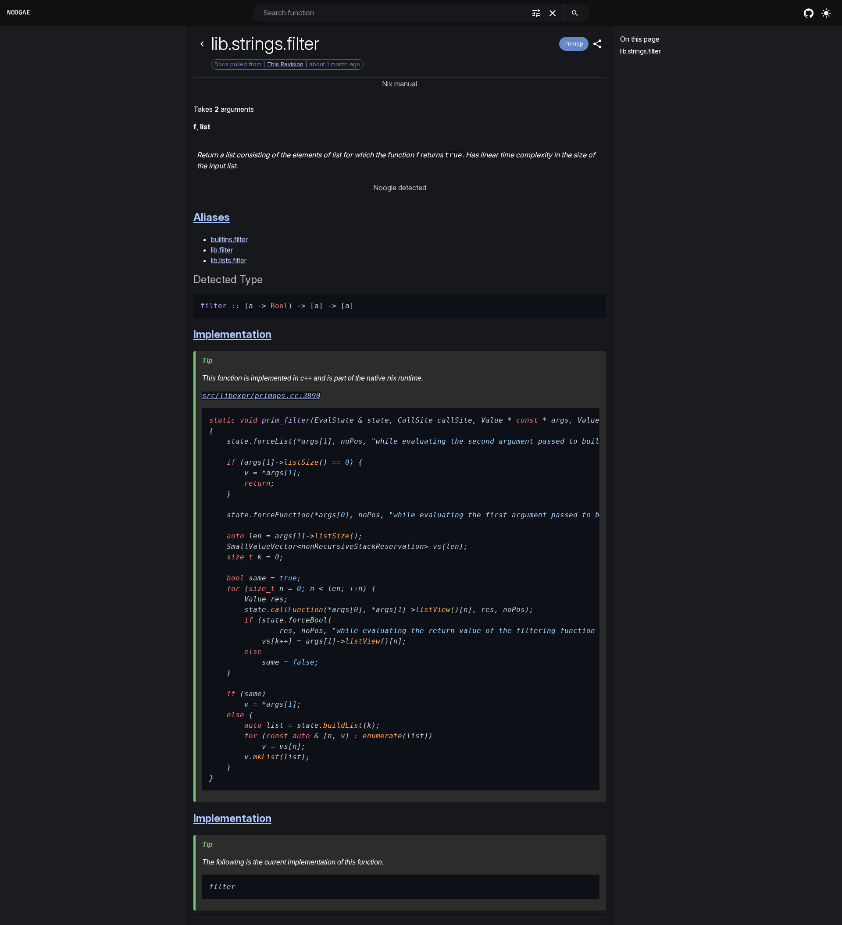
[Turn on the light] (826, 13)
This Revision (285, 64)
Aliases (211, 217)
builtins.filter (229, 239)
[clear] (552, 13)
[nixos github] (808, 13)
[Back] (202, 44)
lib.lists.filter (228, 260)
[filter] (536, 13)
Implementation (232, 334)
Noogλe (18, 12)
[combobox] (393, 13)
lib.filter (222, 249)
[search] (574, 13)
